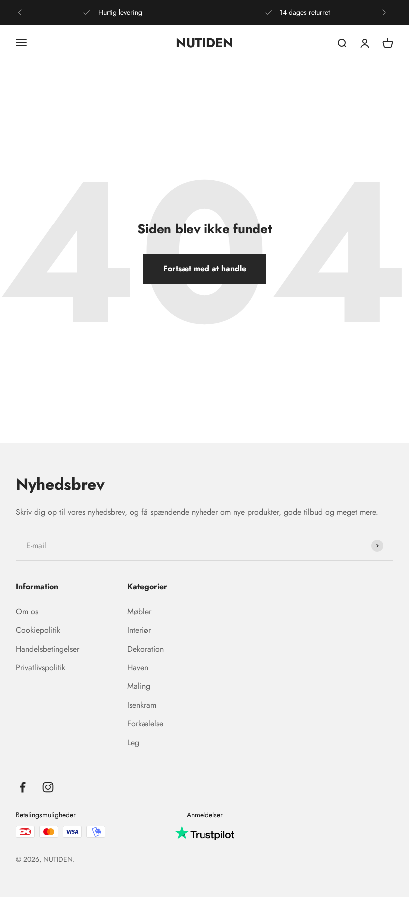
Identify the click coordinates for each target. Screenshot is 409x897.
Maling (138, 686)
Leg (133, 742)
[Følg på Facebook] (22, 787)
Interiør (139, 630)
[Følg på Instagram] (48, 787)
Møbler (139, 611)
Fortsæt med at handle (204, 268)
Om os (27, 611)
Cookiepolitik (38, 630)
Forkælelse (145, 723)
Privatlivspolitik (40, 667)
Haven (137, 667)
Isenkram (141, 705)
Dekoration (145, 649)
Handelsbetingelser (47, 649)
